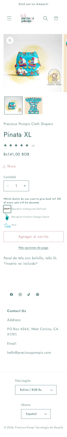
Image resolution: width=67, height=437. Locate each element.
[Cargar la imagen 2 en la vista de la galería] (33, 105)
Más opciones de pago (33, 248)
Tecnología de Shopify (49, 427)
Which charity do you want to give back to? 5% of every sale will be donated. (32, 200)
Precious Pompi (25, 427)
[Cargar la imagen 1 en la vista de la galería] (13, 105)
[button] (9, 18)
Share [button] (11, 166)
